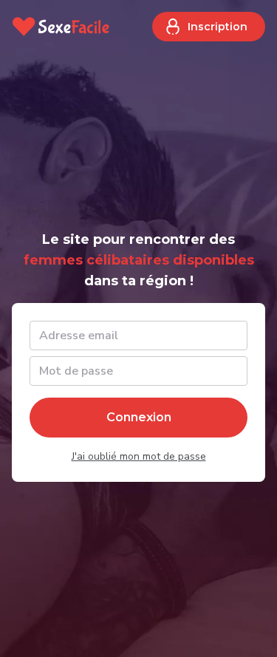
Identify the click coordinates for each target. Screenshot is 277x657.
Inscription (217, 26)
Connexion (138, 417)
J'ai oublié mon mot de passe (139, 456)
